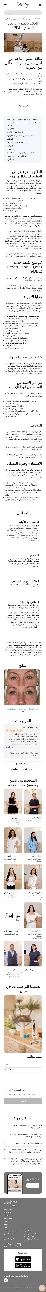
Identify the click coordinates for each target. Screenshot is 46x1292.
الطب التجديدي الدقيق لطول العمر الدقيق (30, 1235)
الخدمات (6, 1215)
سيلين (8, 288)
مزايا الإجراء (11, 129)
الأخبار (5, 1227)
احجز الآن (21, 106)
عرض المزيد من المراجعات (22, 769)
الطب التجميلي (8, 1234)
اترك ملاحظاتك (25, 764)
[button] (6, 1069)
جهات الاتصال (8, 1218)
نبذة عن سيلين (8, 1209)
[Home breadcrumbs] (7, 19)
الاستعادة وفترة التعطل (15, 142)
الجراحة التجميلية (9, 1239)
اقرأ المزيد (9, 747)
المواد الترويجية (14, 1094)
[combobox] (21, 12)
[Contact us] (42, 1288)
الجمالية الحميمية (29, 1231)
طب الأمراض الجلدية (10, 1231)
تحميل (32, 1185)
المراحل (10, 146)
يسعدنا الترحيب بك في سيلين (17, 156)
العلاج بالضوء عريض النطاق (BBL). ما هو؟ (22, 119)
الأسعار (6, 1221)
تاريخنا (6, 1224)
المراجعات (10, 149)
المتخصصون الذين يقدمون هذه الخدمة (20, 153)
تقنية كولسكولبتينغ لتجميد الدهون (31, 1240)
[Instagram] (40, 5)
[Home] (23, 5)
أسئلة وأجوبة (11, 159)
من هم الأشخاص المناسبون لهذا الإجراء (21, 135)
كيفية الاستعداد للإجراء (15, 132)
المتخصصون (7, 1212)
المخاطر (10, 139)
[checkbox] (5, 1090)
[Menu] (5, 4)
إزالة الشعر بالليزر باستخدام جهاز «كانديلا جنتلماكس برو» (12, 1245)
